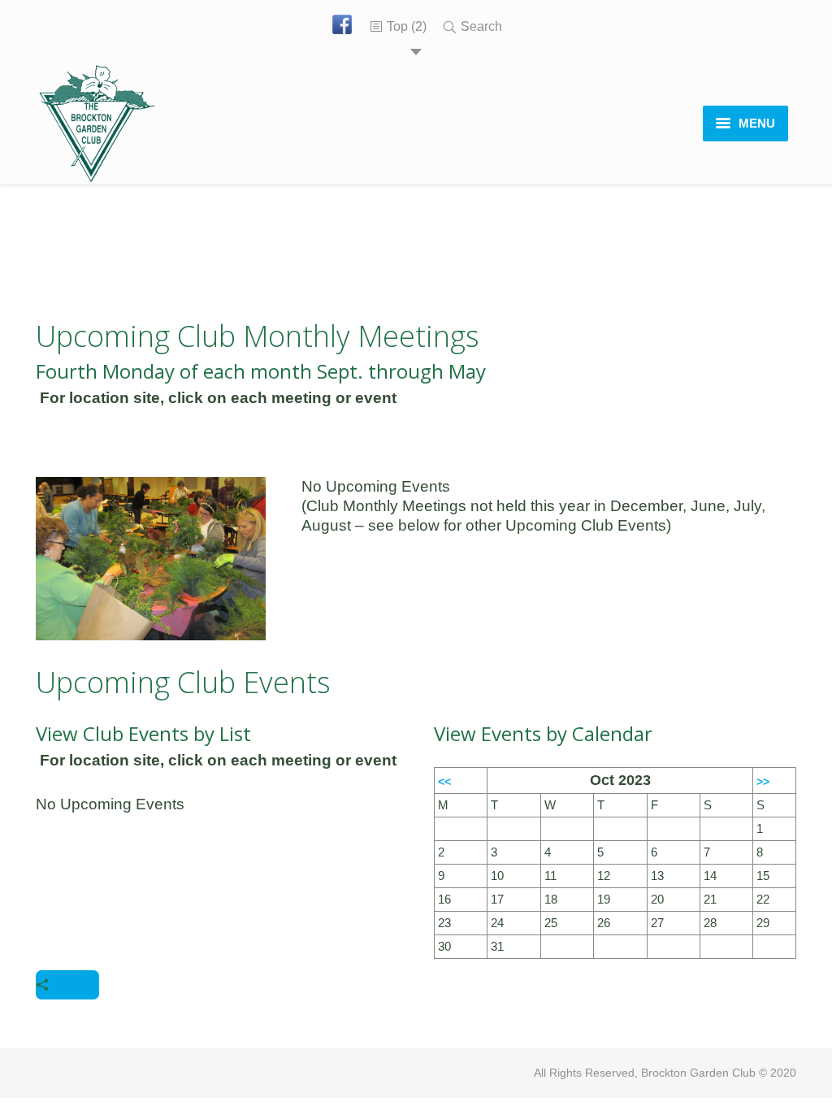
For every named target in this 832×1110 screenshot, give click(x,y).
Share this (67, 984)
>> (762, 781)
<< (444, 781)
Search (481, 26)
